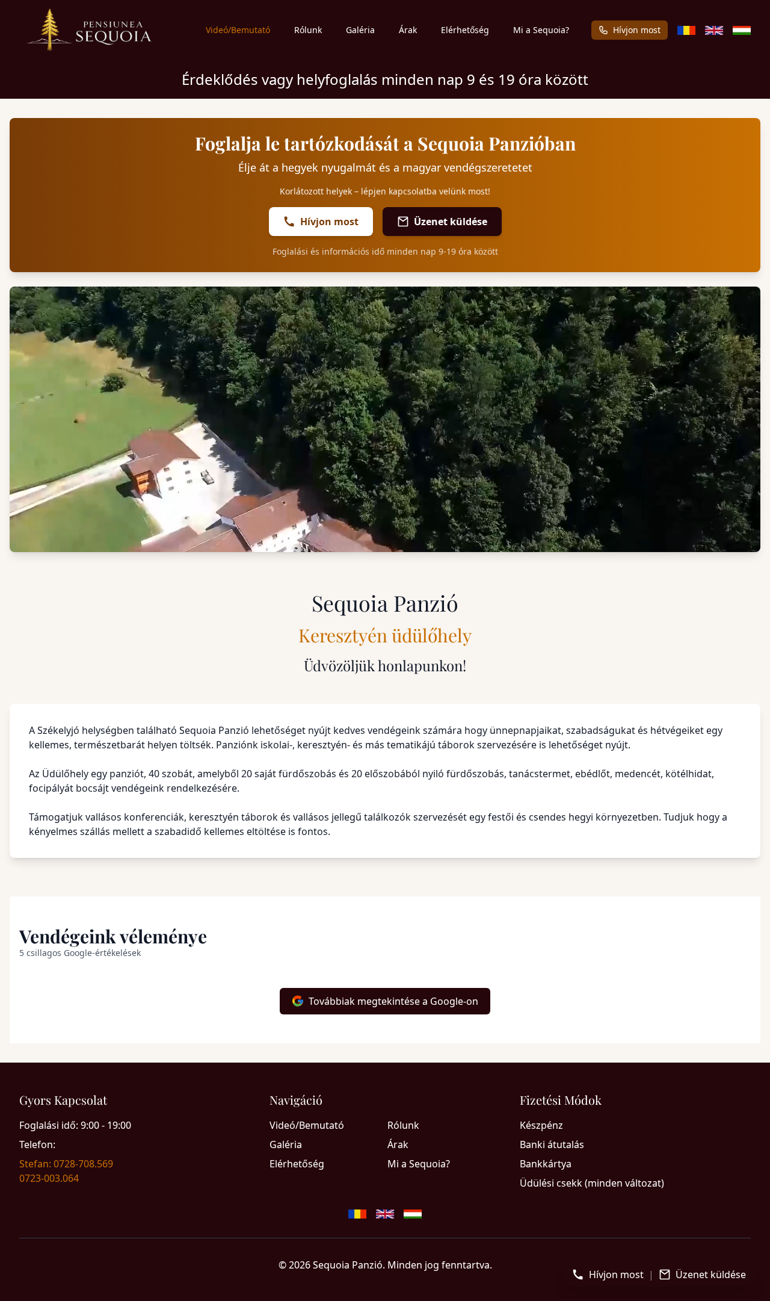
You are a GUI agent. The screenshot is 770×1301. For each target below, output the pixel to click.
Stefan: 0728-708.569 (66, 1163)
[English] (714, 30)
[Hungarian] (742, 30)
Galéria (360, 30)
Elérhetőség (465, 30)
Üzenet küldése (450, 221)
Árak (408, 30)
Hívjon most (637, 30)
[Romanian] (686, 30)
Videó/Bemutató (238, 30)
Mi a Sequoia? (541, 30)
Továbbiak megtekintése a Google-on (393, 1001)
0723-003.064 (49, 1178)
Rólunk (308, 30)
